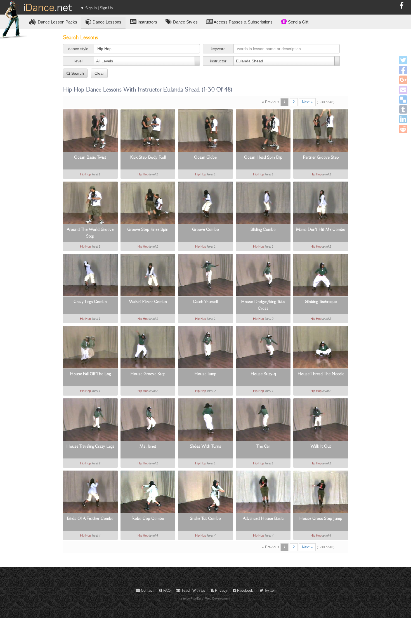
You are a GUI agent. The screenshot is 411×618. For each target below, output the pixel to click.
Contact (146, 590)
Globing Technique (321, 302)
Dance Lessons (106, 22)
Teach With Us (192, 590)
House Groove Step (148, 374)
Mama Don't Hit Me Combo (320, 229)
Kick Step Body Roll (148, 157)
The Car (263, 446)
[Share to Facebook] (403, 70)
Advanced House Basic (263, 518)
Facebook (244, 590)
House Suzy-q (263, 374)
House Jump (205, 374)
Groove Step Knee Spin (147, 229)
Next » (307, 102)
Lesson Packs (57, 22)
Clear (99, 73)
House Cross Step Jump (320, 518)
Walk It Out (320, 446)
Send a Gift (297, 22)
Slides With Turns (205, 446)
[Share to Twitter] (403, 60)
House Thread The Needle (320, 374)
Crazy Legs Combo (90, 302)
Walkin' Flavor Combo (148, 302)
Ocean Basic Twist (90, 157)
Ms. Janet (148, 446)
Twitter (269, 590)
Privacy (220, 590)
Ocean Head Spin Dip (263, 157)
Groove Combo (205, 229)
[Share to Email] (403, 90)
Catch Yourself (205, 302)
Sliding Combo (263, 229)
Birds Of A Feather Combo (90, 518)
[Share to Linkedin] (403, 119)
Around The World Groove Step (90, 233)
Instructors (146, 22)
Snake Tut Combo (205, 518)
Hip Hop (85, 174)
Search (77, 73)
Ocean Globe (205, 157)
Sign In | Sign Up (98, 8)
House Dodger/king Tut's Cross (263, 305)
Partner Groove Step (321, 157)
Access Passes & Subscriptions (243, 22)
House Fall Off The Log (90, 374)
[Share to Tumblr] (403, 109)
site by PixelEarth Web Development (205, 598)
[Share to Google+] (403, 80)
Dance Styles (185, 22)
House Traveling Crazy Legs (90, 446)
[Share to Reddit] (403, 129)
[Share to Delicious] (403, 99)
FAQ (166, 590)
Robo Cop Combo (147, 518)
